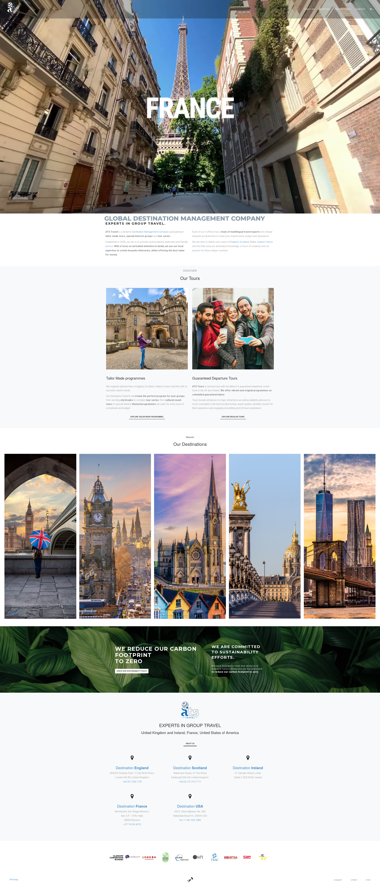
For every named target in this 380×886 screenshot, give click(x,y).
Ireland (260, 241)
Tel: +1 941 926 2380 (190, 820)
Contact (360, 9)
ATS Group (14, 880)
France (269, 241)
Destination (132, 767)
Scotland (244, 241)
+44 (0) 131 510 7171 (190, 781)
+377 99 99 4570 (132, 824)
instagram (338, 880)
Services (325, 9)
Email (368, 880)
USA (203, 246)
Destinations (342, 9)
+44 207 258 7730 (132, 781)
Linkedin (354, 880)
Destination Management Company (150, 231)
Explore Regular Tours (233, 417)
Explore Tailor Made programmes (146, 417)
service (109, 246)
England (234, 241)
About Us (309, 9)
